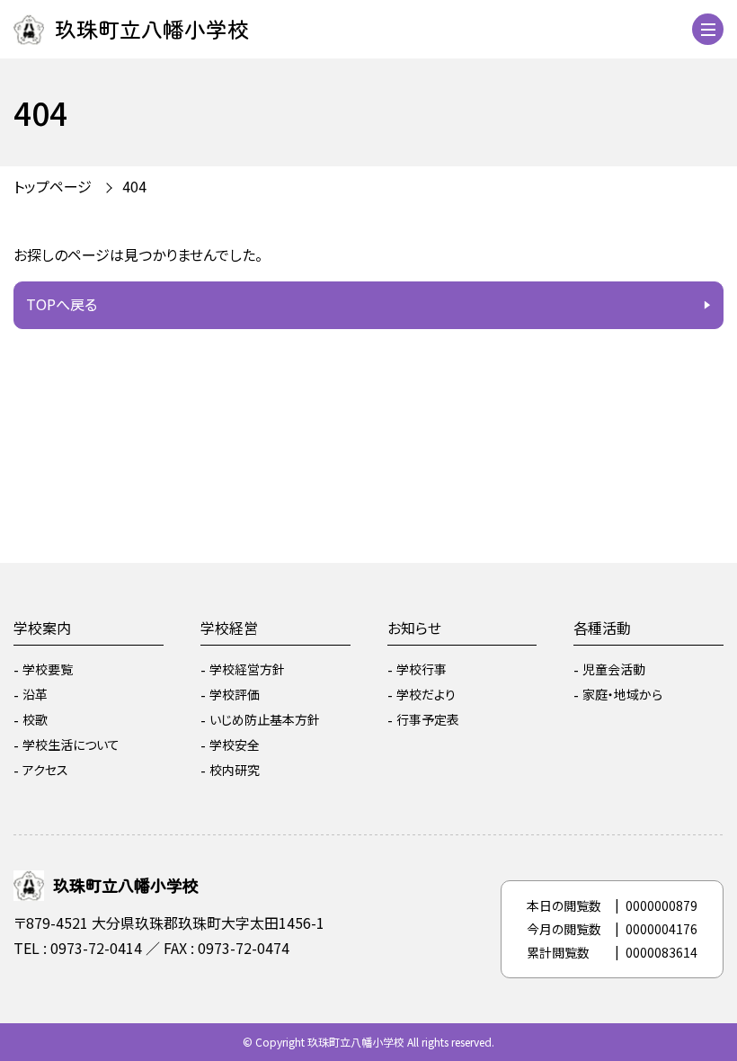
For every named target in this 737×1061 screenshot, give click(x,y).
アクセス (45, 770)
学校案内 (42, 627)
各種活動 (602, 627)
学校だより (426, 694)
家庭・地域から (622, 694)
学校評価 (234, 694)
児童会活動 (613, 669)
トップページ (52, 186)
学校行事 (421, 669)
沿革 (35, 694)
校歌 (35, 719)
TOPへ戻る (61, 304)
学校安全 (234, 744)
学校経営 (229, 627)
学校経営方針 (247, 669)
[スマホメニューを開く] (708, 29)
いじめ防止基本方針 (264, 719)
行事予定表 (427, 719)
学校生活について (71, 744)
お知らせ (414, 627)
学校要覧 (47, 669)
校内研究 (234, 770)
